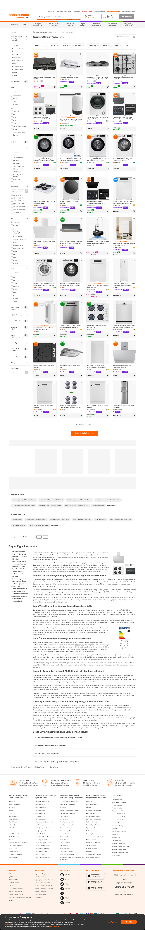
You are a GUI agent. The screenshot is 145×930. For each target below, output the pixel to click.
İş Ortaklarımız (13, 877)
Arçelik (15, 101)
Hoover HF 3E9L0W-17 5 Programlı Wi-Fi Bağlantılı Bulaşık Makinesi (123, 202)
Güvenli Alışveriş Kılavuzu (16, 894)
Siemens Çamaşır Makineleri (43, 843)
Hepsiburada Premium (113, 11)
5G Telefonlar (116, 837)
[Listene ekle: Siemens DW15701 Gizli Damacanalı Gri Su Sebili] (134, 382)
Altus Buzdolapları (91, 845)
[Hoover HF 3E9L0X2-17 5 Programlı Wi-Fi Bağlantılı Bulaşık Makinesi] (71, 312)
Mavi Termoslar (64, 848)
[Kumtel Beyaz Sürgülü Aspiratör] (71, 64)
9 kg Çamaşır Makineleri (67, 825)
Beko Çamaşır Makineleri (42, 831)
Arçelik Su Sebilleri (40, 854)
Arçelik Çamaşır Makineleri (42, 828)
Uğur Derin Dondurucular (42, 801)
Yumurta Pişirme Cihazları (93, 854)
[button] (26, 191)
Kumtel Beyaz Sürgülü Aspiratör (69, 77)
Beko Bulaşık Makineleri (93, 804)
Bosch (15, 98)
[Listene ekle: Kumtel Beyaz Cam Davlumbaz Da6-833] (54, 218)
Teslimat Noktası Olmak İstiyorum (44, 888)
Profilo (15, 120)
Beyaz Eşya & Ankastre (15, 39)
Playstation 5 (115, 829)
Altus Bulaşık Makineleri (41, 840)
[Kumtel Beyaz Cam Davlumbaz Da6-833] (44, 228)
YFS (14, 123)
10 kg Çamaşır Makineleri (67, 813)
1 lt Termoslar (64, 845)
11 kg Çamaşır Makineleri (67, 831)
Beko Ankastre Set (56, 767)
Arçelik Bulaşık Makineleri (42, 813)
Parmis (15, 129)
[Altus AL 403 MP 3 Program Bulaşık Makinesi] (44, 392)
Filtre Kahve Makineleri (15, 834)
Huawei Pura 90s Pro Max (119, 817)
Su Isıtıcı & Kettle (13, 848)
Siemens (15, 104)
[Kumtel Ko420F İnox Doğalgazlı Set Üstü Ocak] (124, 64)
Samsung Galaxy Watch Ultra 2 (121, 852)
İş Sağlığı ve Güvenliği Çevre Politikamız (20, 897)
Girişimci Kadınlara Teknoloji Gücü (44, 885)
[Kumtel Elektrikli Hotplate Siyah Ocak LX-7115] (44, 64)
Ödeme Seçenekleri (40, 891)
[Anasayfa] (34, 32)
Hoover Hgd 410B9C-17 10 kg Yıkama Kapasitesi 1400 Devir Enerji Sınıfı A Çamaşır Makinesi (44, 159)
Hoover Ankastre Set (28, 767)
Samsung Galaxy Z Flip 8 (119, 849)
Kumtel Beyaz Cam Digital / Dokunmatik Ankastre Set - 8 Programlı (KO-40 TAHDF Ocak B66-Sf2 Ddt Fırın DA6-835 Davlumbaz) (44, 118)
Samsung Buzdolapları (92, 834)
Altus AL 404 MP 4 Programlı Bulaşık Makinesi (97, 406)
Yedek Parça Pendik (19, 132)
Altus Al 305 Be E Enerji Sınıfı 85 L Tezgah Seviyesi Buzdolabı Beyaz (96, 366)
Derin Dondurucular (17, 60)
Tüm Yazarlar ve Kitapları (119, 802)
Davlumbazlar (16, 57)
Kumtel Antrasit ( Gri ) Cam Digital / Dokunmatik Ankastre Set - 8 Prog (123, 118)
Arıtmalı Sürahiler (65, 834)
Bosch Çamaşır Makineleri (93, 819)
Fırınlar (14, 63)
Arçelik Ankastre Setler (41, 834)
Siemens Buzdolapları (41, 807)
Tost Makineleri (13, 822)
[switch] (26, 81)
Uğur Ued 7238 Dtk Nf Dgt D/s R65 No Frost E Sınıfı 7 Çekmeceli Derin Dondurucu (124, 284)
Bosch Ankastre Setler (41, 851)
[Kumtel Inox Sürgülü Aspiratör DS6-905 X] (71, 352)
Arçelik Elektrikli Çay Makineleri (95, 837)
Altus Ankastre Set (42, 767)
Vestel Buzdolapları (40, 825)
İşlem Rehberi (38, 897)
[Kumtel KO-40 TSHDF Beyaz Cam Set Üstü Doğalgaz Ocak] (44, 188)
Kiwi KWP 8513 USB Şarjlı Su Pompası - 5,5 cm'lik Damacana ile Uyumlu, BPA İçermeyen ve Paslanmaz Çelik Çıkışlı (71, 120)
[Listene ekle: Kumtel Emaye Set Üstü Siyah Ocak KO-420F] (54, 342)
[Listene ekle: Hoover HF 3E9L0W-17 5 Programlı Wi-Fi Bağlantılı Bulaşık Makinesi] (134, 178)
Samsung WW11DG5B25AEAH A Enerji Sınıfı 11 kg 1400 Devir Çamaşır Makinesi (98, 159)
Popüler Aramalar (117, 805)
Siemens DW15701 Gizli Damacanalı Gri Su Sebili (123, 406)
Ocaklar (14, 72)
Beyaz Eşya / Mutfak (16, 36)
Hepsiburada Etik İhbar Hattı (124, 894)
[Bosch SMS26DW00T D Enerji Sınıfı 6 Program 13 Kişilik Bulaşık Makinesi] (124, 312)
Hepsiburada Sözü (117, 799)
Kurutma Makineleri (17, 69)
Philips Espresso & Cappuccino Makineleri (46, 822)
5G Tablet (115, 834)
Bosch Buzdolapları (40, 810)
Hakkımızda (12, 874)
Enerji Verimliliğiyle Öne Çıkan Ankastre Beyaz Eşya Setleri (19, 564)
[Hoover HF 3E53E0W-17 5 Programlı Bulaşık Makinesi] (97, 270)
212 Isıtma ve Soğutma (19, 126)
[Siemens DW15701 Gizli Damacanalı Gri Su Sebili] (124, 392)
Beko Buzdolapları (40, 816)
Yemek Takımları (13, 851)
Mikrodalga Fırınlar (17, 66)
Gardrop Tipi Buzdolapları (67, 804)
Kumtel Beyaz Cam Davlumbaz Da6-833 (44, 242)
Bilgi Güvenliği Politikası (15, 891)
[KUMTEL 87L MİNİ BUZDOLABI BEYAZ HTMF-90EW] (124, 228)
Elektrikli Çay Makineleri (16, 854)
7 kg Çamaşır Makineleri (67, 822)
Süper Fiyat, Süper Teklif (64, 11)
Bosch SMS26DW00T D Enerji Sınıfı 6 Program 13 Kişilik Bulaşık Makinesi (124, 326)
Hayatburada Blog (40, 874)
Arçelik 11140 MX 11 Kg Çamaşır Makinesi (69, 202)
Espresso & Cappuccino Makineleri (18, 843)
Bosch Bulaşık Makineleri (42, 819)
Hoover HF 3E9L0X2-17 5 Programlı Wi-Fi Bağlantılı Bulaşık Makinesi (70, 326)
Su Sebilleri (12, 807)
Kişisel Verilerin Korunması (16, 888)
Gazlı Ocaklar (64, 840)
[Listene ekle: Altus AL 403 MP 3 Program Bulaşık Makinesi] (54, 382)
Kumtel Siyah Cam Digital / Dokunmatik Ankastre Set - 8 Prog (96, 202)
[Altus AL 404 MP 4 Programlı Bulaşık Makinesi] (97, 392)
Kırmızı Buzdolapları (66, 828)
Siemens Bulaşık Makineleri (94, 816)
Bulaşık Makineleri (17, 49)
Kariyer (11, 885)
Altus (14, 117)
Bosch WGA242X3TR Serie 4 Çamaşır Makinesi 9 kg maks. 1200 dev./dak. (44, 284)
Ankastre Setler (16, 43)
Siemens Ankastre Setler (41, 845)
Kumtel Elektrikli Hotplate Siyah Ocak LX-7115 (44, 78)
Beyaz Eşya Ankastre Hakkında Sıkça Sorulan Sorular (19, 598)
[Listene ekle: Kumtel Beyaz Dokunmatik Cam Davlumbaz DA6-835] (134, 342)
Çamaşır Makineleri (17, 54)
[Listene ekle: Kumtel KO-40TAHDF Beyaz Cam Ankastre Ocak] (107, 302)
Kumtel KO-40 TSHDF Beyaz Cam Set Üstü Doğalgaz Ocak (44, 202)
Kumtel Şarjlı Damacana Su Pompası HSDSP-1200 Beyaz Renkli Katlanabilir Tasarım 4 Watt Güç (43, 328)
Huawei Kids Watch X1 (118, 814)
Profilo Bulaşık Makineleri (93, 857)
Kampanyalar (76, 11)
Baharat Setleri (90, 813)
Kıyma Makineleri (91, 828)
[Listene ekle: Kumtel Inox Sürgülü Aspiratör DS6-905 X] (81, 342)
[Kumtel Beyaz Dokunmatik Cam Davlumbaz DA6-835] (124, 352)
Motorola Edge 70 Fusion (119, 832)
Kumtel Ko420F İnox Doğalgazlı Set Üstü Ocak (123, 78)
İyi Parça (15, 135)
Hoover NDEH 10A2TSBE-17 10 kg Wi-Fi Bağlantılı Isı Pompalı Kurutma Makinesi (98, 118)
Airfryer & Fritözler (14, 819)
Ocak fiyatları (79, 645)
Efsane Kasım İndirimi (118, 811)
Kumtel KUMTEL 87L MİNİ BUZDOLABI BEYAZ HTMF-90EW (124, 244)
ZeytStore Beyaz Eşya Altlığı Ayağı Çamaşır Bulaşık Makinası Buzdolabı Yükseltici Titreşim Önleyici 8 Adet (70, 406)
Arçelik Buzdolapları (40, 804)
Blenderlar (12, 810)
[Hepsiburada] (19, 15)
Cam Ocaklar (64, 816)
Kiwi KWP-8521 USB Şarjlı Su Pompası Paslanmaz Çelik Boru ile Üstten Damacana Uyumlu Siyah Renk (98, 242)
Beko (14, 114)
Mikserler (89, 807)
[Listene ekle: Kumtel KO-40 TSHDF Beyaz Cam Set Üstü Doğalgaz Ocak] (54, 178)
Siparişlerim (51, 11)
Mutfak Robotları (91, 840)
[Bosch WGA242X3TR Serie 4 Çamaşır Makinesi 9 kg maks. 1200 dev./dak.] (44, 270)
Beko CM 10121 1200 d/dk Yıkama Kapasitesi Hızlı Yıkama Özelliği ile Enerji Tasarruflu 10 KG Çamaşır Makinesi (70, 284)
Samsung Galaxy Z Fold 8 (119, 843)
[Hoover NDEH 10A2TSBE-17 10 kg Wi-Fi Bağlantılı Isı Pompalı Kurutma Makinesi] (97, 104)
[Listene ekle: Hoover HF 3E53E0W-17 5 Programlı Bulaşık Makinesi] (107, 260)
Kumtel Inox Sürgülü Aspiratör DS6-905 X (70, 366)
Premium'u (20, 18)
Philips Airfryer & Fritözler (93, 831)
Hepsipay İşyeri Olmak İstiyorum (44, 880)
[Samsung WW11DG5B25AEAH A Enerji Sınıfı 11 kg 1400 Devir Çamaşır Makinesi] (97, 146)
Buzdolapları (15, 52)
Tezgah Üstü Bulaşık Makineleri (69, 801)
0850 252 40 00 (124, 886)
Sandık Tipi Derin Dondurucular (69, 810)
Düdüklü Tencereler (91, 848)
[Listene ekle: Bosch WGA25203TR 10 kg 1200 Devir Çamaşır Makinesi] (134, 136)
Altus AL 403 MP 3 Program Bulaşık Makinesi (43, 406)
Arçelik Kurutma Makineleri (42, 857)
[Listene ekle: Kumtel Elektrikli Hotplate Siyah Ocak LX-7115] (54, 54)
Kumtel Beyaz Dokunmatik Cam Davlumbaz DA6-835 (122, 366)
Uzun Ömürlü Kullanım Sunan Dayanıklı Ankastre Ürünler (19, 571)
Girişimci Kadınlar (87, 11)
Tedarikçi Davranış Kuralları (42, 883)
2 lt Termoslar (64, 819)
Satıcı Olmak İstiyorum (41, 877)
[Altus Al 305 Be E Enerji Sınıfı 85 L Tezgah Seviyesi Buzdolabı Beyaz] (97, 352)
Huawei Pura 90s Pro (118, 820)
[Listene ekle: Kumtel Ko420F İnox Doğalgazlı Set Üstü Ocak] (134, 54)
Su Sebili (14, 75)
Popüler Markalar (117, 808)
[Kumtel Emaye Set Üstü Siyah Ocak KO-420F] (44, 352)
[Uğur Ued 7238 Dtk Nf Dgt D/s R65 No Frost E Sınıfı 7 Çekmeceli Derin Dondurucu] (124, 270)
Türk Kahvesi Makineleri (15, 845)
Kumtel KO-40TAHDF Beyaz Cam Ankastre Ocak (96, 326)
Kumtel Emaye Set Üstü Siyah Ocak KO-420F (43, 366)
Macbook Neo (116, 823)
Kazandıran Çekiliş (117, 826)
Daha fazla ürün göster (84, 433)
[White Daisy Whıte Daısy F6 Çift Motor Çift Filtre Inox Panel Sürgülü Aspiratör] (71, 228)
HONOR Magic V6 (117, 855)
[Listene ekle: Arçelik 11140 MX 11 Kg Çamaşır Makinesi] (81, 178)
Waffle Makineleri (14, 837)
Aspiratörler (15, 46)
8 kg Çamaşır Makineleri (67, 854)
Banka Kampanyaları (40, 894)
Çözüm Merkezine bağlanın (124, 875)
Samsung (16, 111)
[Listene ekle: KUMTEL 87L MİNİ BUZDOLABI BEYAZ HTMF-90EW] (134, 218)
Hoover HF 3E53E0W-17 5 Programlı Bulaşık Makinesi (97, 286)
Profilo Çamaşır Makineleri (93, 810)
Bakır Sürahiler (64, 837)
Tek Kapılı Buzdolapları (66, 851)
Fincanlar (89, 851)
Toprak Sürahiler (65, 843)
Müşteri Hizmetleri (99, 11)
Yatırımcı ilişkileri (13, 880)
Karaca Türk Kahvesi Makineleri (44, 837)
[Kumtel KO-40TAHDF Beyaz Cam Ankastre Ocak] (97, 312)
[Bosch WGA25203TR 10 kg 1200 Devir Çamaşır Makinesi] (124, 146)
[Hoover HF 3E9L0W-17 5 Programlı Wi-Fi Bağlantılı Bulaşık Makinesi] (124, 188)
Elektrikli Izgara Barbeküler (93, 825)
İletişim (11, 900)
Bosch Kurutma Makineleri (42, 848)
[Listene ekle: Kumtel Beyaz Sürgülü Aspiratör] (81, 54)
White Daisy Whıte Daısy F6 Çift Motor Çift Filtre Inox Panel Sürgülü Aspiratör (71, 242)
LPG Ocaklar (64, 807)
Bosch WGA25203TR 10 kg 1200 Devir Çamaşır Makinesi (122, 159)
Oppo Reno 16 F (116, 840)
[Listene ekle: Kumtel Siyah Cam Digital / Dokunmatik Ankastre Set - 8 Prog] (107, 178)
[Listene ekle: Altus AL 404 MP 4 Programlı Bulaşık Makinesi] (107, 382)
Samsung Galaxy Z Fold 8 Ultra (120, 846)
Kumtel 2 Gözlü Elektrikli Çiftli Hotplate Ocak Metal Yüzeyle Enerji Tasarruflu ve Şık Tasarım (97, 78)
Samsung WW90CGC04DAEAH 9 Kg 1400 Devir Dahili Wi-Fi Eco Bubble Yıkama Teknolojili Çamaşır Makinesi (70, 159)
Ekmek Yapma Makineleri (93, 843)
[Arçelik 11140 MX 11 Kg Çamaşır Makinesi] (71, 188)
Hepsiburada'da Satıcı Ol (129, 11)
